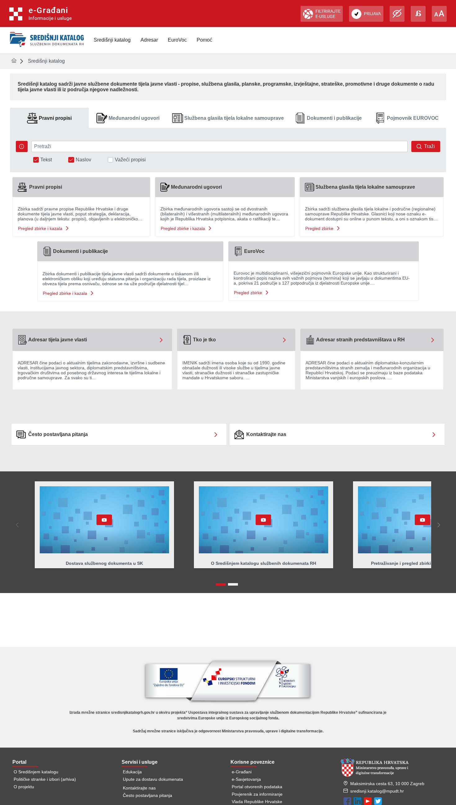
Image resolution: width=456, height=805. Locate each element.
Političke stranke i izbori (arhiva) (45, 779)
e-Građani (242, 771)
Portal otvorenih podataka (257, 786)
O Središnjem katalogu (36, 771)
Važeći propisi (130, 159)
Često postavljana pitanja (147, 795)
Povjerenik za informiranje (257, 794)
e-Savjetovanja (246, 779)
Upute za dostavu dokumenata (153, 779)
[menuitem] (112, 40)
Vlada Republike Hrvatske (257, 801)
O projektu (24, 786)
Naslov (83, 159)
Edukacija (132, 771)
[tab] (49, 118)
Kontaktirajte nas (139, 787)
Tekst (46, 159)
